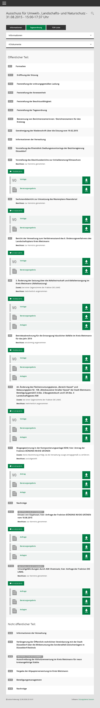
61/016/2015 (17, 466)
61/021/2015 (17, 253)
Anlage (23, 492)
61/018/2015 (17, 411)
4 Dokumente (15, 44)
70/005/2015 (17, 350)
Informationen (16, 27)
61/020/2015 (17, 211)
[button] (86, 180)
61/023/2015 (17, 583)
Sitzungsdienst (86, 699)
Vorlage (23, 179)
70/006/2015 (17, 299)
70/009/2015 (17, 171)
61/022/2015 (17, 529)
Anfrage (23, 537)
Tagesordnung (36, 27)
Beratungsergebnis (28, 188)
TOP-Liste (56, 27)
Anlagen (23, 325)
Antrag (23, 474)
